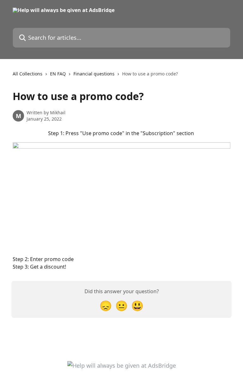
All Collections (27, 74)
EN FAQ (58, 74)
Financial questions (94, 74)
